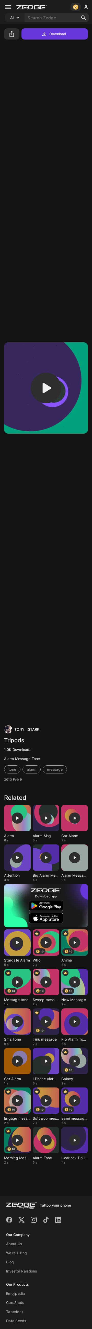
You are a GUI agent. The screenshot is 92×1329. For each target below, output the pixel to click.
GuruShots (15, 1302)
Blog (10, 1262)
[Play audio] (46, 388)
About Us (14, 1244)
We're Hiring (16, 1253)
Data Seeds (16, 1321)
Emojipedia (15, 1293)
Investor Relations (21, 1271)
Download (57, 34)
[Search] (83, 17)
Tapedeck (15, 1311)
